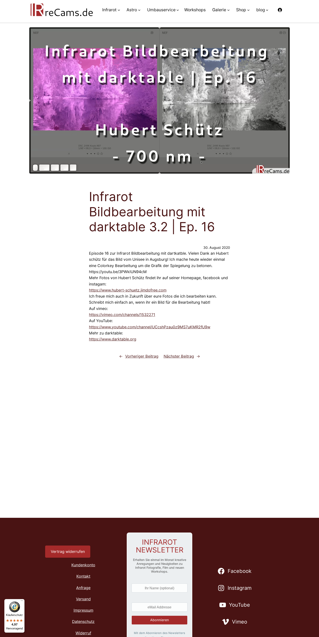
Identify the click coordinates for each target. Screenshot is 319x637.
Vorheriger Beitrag (141, 356)
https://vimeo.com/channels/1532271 (122, 314)
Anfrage (83, 587)
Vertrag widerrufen (68, 551)
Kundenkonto (83, 565)
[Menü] (22, 601)
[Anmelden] (279, 10)
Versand (83, 599)
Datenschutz (83, 621)
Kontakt (83, 576)
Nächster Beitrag (179, 356)
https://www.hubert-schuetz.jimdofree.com (127, 290)
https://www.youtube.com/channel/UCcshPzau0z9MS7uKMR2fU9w (149, 327)
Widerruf (83, 633)
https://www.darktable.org (112, 339)
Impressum (83, 610)
